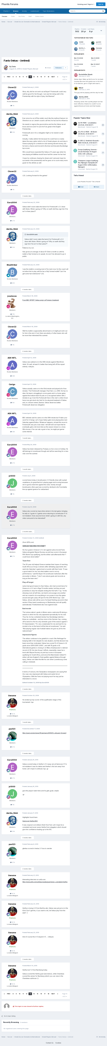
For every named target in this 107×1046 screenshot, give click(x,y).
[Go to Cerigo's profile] (12, 391)
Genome (12, 695)
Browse (15, 11)
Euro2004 (12, 202)
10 (19, 77)
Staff (30, 16)
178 (13, 314)
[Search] (103, 11)
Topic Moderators (48, 11)
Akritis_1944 (12, 114)
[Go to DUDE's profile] (76, 43)
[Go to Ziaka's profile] (6, 67)
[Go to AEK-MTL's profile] (12, 365)
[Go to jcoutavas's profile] (12, 303)
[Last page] (57, 76)
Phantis (6, 11)
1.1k (13, 105)
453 (13, 283)
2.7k (13, 220)
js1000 (12, 476)
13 (30, 77)
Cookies (58, 1043)
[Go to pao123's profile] (12, 736)
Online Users (39, 16)
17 (44, 77)
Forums (4, 16)
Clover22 (12, 87)
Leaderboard (35, 11)
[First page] (4, 76)
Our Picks (21, 16)
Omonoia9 (81, 156)
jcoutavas (12, 296)
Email (81, 187)
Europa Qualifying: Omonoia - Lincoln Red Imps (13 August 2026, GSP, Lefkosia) (87, 152)
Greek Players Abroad (30, 69)
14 (34, 77)
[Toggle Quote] (25, 234)
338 (13, 376)
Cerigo (12, 384)
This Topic (94, 11)
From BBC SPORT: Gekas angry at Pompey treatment (40, 300)
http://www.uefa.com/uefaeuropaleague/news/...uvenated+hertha (44, 882)
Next (53, 77)
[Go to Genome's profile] (12, 703)
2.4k (13, 132)
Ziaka (14, 66)
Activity (24, 11)
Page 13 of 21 (64, 78)
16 (41, 77)
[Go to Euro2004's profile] (12, 210)
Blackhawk (81, 127)
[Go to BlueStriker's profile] (12, 272)
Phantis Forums (10, 4)
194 (13, 402)
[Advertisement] (26, 40)
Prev (8, 77)
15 (37, 77)
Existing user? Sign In (85, 4)
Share (48, 68)
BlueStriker (12, 265)
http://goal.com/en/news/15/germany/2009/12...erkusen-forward (44, 733)
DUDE (81, 42)
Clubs (13, 16)
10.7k (13, 714)
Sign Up (100, 4)
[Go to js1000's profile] (12, 483)
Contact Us (49, 1043)
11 (23, 77)
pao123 (12, 729)
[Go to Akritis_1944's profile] (12, 121)
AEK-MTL (12, 358)
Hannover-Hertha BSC (30, 821)
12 (26, 77)
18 (48, 77)
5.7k (13, 747)
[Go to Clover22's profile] (12, 94)
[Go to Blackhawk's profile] (75, 124)
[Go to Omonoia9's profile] (75, 150)
